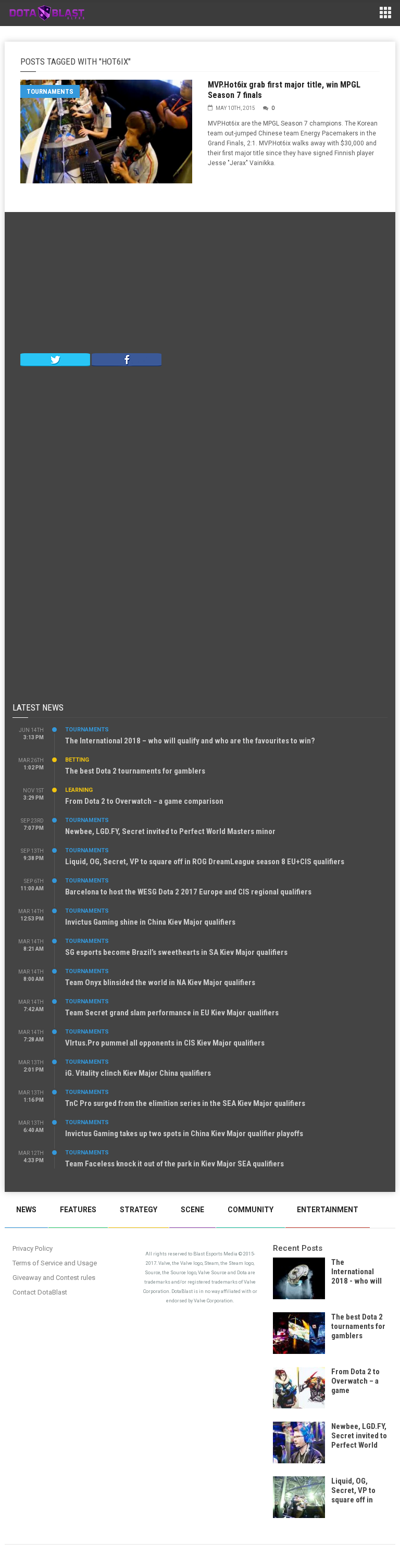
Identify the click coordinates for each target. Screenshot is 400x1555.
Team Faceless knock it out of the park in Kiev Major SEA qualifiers (174, 1163)
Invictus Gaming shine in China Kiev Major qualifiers (150, 922)
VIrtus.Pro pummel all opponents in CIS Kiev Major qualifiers (165, 1043)
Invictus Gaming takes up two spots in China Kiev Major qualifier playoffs (184, 1133)
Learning (79, 790)
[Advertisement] (200, 285)
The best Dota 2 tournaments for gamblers (135, 771)
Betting (77, 759)
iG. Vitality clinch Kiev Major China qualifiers (138, 1073)
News (26, 1209)
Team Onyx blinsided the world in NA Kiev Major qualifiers (160, 982)
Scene (192, 1209)
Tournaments (50, 91)
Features (78, 1209)
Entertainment (327, 1209)
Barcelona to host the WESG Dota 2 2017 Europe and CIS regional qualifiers (188, 892)
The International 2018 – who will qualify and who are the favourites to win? (190, 740)
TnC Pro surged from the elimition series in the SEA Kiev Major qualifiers (185, 1103)
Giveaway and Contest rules (53, 1278)
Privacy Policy (32, 1248)
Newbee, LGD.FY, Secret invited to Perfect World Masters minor (170, 831)
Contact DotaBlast (39, 1292)
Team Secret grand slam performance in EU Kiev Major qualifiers (172, 1012)
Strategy (138, 1209)
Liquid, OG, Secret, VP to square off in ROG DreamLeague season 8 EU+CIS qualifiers (204, 861)
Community (250, 1209)
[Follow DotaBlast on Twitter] (55, 359)
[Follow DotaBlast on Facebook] (126, 359)
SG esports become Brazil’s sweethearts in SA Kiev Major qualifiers (176, 952)
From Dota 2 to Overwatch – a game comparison (144, 801)
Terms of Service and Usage (54, 1263)
